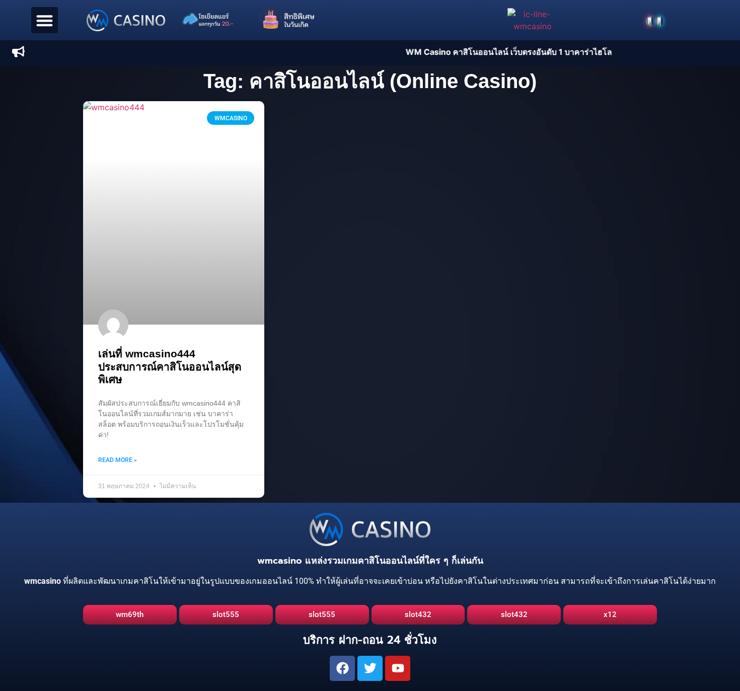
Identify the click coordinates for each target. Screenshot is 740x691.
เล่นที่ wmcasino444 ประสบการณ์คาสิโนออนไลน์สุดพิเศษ (170, 366)
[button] (44, 20)
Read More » (117, 460)
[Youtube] (397, 668)
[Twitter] (370, 668)
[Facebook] (342, 668)
